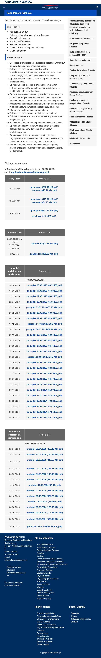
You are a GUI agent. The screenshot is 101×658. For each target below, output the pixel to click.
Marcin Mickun (16, 47)
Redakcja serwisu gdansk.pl (14, 568)
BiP (8, 575)
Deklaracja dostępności (16, 572)
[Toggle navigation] (4, 7)
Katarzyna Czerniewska (21, 34)
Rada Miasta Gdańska (19, 13)
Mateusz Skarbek (18, 50)
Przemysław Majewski (20, 44)
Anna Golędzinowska (20, 38)
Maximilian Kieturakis (20, 41)
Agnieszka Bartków (19, 31)
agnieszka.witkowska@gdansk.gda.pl (30, 172)
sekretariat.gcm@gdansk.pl (15, 559)
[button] (97, 7)
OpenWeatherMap (12, 585)
